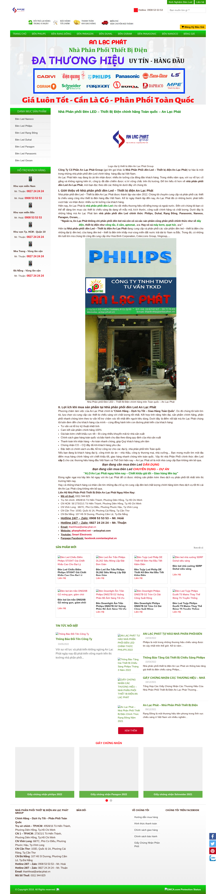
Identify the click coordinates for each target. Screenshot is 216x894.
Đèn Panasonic (147, 33)
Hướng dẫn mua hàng (146, 817)
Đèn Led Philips (23, 125)
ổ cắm (120, 224)
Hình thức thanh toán (145, 823)
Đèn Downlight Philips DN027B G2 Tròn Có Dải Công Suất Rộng (147, 606)
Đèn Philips (39, 33)
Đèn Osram (125, 33)
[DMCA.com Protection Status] (183, 889)
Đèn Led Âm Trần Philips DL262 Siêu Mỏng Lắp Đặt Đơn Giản (111, 572)
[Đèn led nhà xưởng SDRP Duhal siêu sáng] (188, 559)
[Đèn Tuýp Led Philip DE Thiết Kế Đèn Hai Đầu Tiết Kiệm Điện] (150, 560)
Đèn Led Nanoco (24, 119)
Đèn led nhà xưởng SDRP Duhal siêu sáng (187, 567)
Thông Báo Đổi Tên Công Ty (74, 639)
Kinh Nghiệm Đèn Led (180, 2)
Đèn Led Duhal (23, 139)
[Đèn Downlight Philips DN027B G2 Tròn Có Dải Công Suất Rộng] (150, 594)
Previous (6, 68)
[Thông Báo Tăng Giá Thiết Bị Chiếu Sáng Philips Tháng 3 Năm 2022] (129, 664)
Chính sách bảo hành (145, 836)
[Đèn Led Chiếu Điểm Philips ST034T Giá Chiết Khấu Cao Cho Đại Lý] (73, 560)
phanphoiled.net (81, 530)
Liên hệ (200, 2)
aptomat (130, 224)
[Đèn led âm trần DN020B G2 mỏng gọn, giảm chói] (73, 592)
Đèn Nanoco (170, 33)
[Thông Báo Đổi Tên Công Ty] (85, 634)
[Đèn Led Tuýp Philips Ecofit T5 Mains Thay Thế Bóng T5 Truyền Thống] (188, 594)
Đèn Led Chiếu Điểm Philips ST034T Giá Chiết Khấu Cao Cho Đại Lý (72, 572)
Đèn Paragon (85, 33)
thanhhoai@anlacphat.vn (82, 526)
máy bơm (159, 224)
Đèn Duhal (105, 33)
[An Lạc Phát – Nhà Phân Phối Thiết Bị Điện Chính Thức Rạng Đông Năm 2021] (129, 714)
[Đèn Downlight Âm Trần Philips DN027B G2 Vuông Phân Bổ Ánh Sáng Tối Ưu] (111, 594)
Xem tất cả (198, 547)
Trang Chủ (19, 33)
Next (210, 68)
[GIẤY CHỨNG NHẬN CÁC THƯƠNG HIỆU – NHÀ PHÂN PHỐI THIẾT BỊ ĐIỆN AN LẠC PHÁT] (129, 688)
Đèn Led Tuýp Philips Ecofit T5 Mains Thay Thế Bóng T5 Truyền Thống (187, 606)
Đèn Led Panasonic (25, 153)
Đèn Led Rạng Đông (26, 132)
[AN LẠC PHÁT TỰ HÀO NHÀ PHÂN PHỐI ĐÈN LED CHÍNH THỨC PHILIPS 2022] (129, 642)
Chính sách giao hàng (146, 830)
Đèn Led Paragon (24, 146)
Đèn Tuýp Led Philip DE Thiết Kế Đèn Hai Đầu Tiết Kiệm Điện (149, 572)
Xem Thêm (131, 730)
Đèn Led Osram (24, 160)
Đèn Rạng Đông (61, 33)
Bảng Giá (189, 33)
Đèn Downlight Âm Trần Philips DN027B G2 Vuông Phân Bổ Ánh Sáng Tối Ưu (111, 606)
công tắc (110, 224)
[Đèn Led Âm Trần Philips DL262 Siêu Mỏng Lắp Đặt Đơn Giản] (111, 560)
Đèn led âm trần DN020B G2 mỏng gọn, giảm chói (72, 601)
